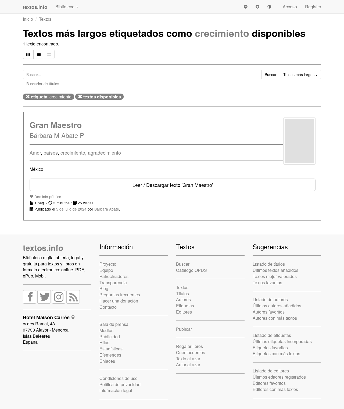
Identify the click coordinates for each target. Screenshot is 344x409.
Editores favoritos (269, 383)
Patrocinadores (113, 276)
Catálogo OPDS (191, 270)
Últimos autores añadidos (277, 306)
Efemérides (110, 355)
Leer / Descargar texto (172, 184)
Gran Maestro (56, 124)
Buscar (182, 264)
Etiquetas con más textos (276, 353)
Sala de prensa (113, 324)
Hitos (104, 342)
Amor (35, 152)
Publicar (184, 329)
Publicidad (109, 336)
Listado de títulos (269, 264)
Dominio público (47, 196)
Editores (184, 312)
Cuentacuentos (190, 352)
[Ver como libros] (28, 54)
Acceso (290, 6)
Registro (313, 6)
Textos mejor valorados (275, 276)
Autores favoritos (269, 312)
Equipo (106, 270)
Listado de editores (271, 371)
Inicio (28, 19)
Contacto (108, 307)
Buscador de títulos (42, 83)
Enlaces (107, 361)
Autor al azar (188, 364)
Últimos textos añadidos (275, 270)
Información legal (115, 390)
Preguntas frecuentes (119, 294)
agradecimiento (104, 152)
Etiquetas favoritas (270, 347)
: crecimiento (51, 97)
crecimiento (222, 33)
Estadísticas (111, 349)
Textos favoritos (267, 282)
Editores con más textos (275, 389)
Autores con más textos (275, 318)
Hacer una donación (118, 301)
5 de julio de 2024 (71, 209)
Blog (103, 288)
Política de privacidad (120, 384)
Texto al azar (188, 358)
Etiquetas (185, 306)
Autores (183, 299)
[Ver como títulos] (38, 54)
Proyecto (107, 264)
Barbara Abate (106, 209)
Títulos (182, 293)
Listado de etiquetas (272, 335)
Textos (45, 19)
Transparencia (113, 282)
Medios (106, 330)
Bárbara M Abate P (57, 135)
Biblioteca (65, 6)
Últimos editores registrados (279, 377)
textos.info (43, 247)
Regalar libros (189, 346)
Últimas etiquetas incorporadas (282, 341)
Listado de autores (270, 299)
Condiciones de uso (118, 378)
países (51, 152)
